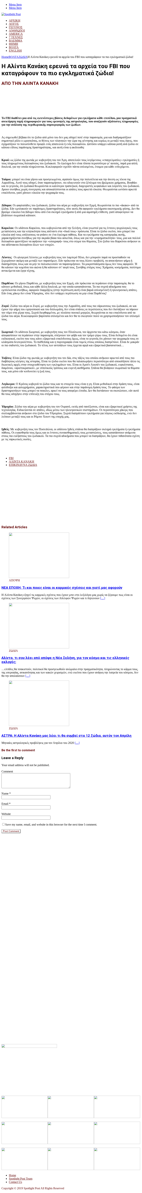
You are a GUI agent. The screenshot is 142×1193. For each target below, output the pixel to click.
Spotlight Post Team (20, 1178)
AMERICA (16, 33)
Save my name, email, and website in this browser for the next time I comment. (51, 824)
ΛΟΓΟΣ (14, 23)
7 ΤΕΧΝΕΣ (16, 37)
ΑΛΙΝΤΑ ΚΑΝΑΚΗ (21, 461)
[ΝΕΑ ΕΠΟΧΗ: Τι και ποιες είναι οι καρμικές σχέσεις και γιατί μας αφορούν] (39, 577)
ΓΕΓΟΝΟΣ (15, 27)
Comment (7, 771)
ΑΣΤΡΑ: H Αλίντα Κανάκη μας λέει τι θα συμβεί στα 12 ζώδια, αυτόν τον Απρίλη (66, 736)
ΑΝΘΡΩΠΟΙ (17, 30)
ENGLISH (15, 50)
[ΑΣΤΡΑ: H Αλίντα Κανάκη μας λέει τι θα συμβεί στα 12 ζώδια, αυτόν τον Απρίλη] (39, 725)
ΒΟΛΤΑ (14, 47)
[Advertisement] (68, 98)
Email (5, 803)
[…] (102, 598)
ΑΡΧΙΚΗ (14, 20)
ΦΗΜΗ (13, 43)
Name (5, 793)
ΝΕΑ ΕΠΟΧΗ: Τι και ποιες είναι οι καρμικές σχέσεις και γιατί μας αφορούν (61, 588)
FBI (11, 458)
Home (12, 1175)
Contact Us (15, 1182)
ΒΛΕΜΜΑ (15, 40)
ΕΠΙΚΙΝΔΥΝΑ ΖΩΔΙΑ (23, 464)
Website (6, 814)
